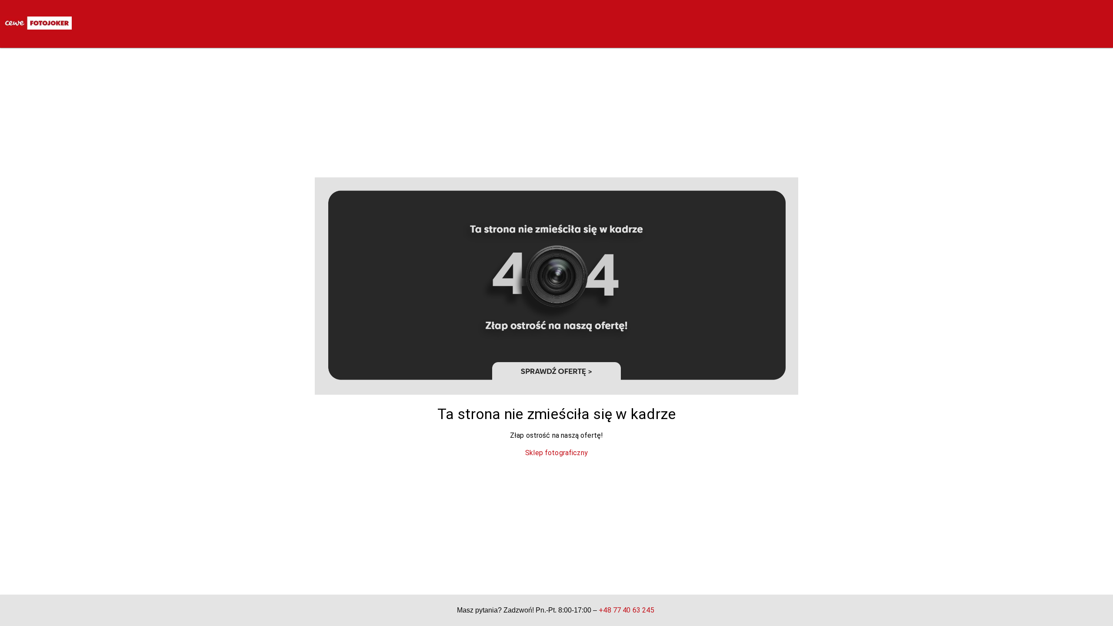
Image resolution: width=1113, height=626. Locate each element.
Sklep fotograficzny (556, 453)
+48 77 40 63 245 (626, 610)
